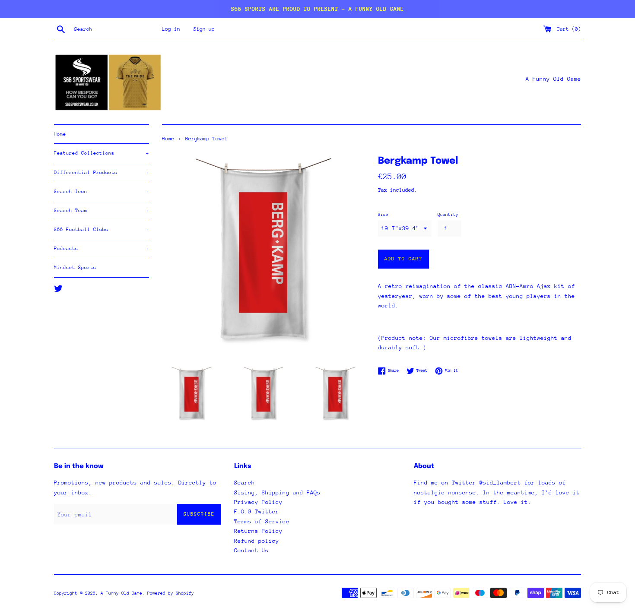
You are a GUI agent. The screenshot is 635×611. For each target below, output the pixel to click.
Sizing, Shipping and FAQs (277, 492)
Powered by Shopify (170, 593)
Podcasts (101, 248)
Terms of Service (261, 521)
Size (383, 214)
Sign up (204, 29)
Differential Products (101, 172)
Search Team (101, 210)
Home (60, 134)
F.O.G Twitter (256, 511)
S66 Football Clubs (101, 229)
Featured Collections (101, 153)
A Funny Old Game (121, 593)
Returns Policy (258, 531)
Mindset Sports (75, 267)
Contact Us (251, 550)
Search (244, 482)
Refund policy (256, 541)
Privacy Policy (258, 502)
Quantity (448, 214)
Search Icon (101, 191)
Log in (171, 29)
